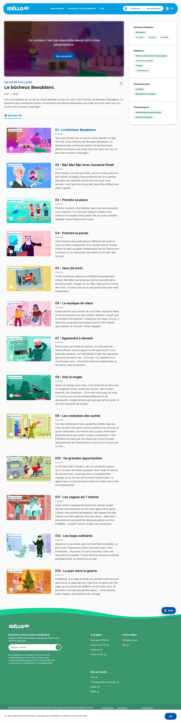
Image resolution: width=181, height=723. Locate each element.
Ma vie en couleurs (18, 82)
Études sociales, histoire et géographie (151, 56)
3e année (152, 37)
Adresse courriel (17, 649)
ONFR (103, 691)
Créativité (139, 89)
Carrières (99, 650)
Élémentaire (140, 32)
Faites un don (99, 654)
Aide (170, 611)
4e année (164, 37)
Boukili (103, 687)
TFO (103, 677)
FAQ (103, 9)
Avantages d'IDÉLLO (99, 640)
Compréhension (142, 71)
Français (139, 66)
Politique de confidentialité (148, 709)
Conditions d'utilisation (122, 709)
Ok (170, 716)
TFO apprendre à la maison (103, 682)
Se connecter (153, 8)
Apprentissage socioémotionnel (148, 112)
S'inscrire (135, 8)
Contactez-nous (129, 640)
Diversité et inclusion (144, 117)
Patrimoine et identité (144, 61)
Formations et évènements (82, 8)
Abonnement (57, 8)
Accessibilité (108, 708)
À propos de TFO (99, 645)
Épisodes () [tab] (13, 115)
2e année (139, 37)
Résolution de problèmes (146, 94)
